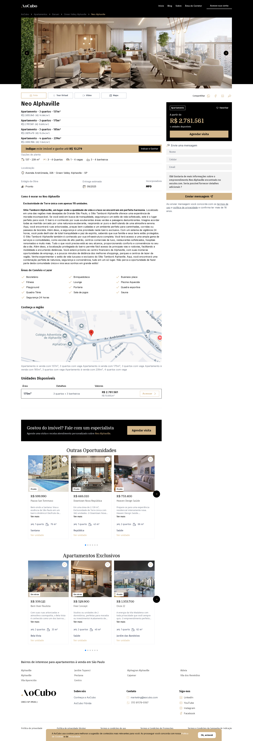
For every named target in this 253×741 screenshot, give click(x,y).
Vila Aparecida (28, 680)
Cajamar (131, 675)
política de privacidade (185, 207)
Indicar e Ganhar (149, 148)
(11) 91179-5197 (139, 702)
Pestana (78, 675)
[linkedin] (222, 96)
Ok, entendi (207, 735)
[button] (85, 545)
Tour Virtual (62, 95)
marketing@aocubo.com (144, 697)
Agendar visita (141, 430)
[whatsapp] (208, 96)
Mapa (115, 95)
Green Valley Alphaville (75, 14)
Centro (78, 680)
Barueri (55, 14)
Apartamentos (40, 14)
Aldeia (183, 670)
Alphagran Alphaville (138, 670)
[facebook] (215, 96)
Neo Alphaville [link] (98, 14)
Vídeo (89, 95)
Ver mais (35, 516)
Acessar (147, 393)
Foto (35, 95)
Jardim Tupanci (82, 670)
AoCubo (25, 14)
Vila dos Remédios (190, 675)
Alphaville (26, 670)
